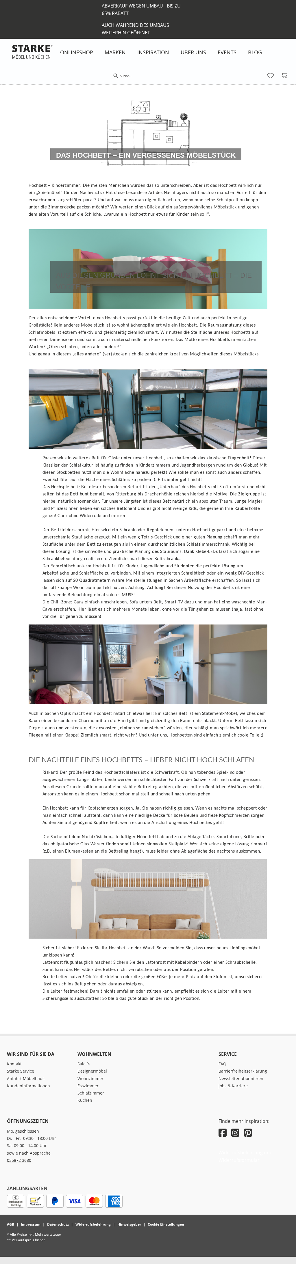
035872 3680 (19, 1160)
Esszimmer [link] (88, 1085)
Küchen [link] (84, 1100)
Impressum (30, 1224)
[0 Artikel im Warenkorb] (284, 75)
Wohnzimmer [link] (90, 1078)
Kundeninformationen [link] (28, 1085)
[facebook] (223, 1132)
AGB (10, 1224)
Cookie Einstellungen (166, 1224)
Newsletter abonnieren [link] (241, 1078)
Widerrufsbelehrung (93, 1224)
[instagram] (235, 1132)
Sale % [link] (83, 1064)
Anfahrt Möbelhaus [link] (26, 1078)
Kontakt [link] (14, 1064)
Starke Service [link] (20, 1071)
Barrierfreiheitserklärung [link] (243, 1071)
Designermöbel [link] (92, 1071)
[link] (76, 52)
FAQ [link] (222, 1064)
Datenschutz (58, 1224)
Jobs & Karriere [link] (233, 1085)
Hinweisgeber (129, 1224)
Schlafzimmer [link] (90, 1093)
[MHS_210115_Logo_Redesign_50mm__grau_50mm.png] (32, 52)
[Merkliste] (270, 75)
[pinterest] (248, 1132)
